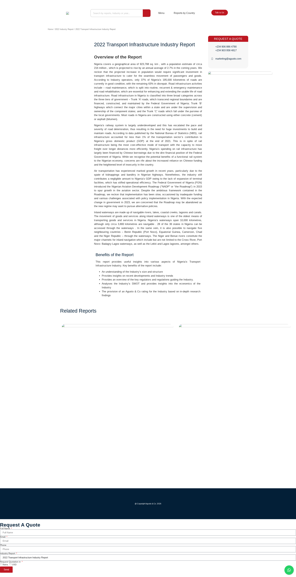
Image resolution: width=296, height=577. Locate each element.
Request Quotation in (10, 562)
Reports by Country (184, 13)
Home (50, 29)
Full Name (5, 528)
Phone (3, 545)
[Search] (146, 13)
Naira (5, 564)
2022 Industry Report (64, 29)
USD (14, 564)
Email (3, 537)
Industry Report (8, 553)
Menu (161, 13)
